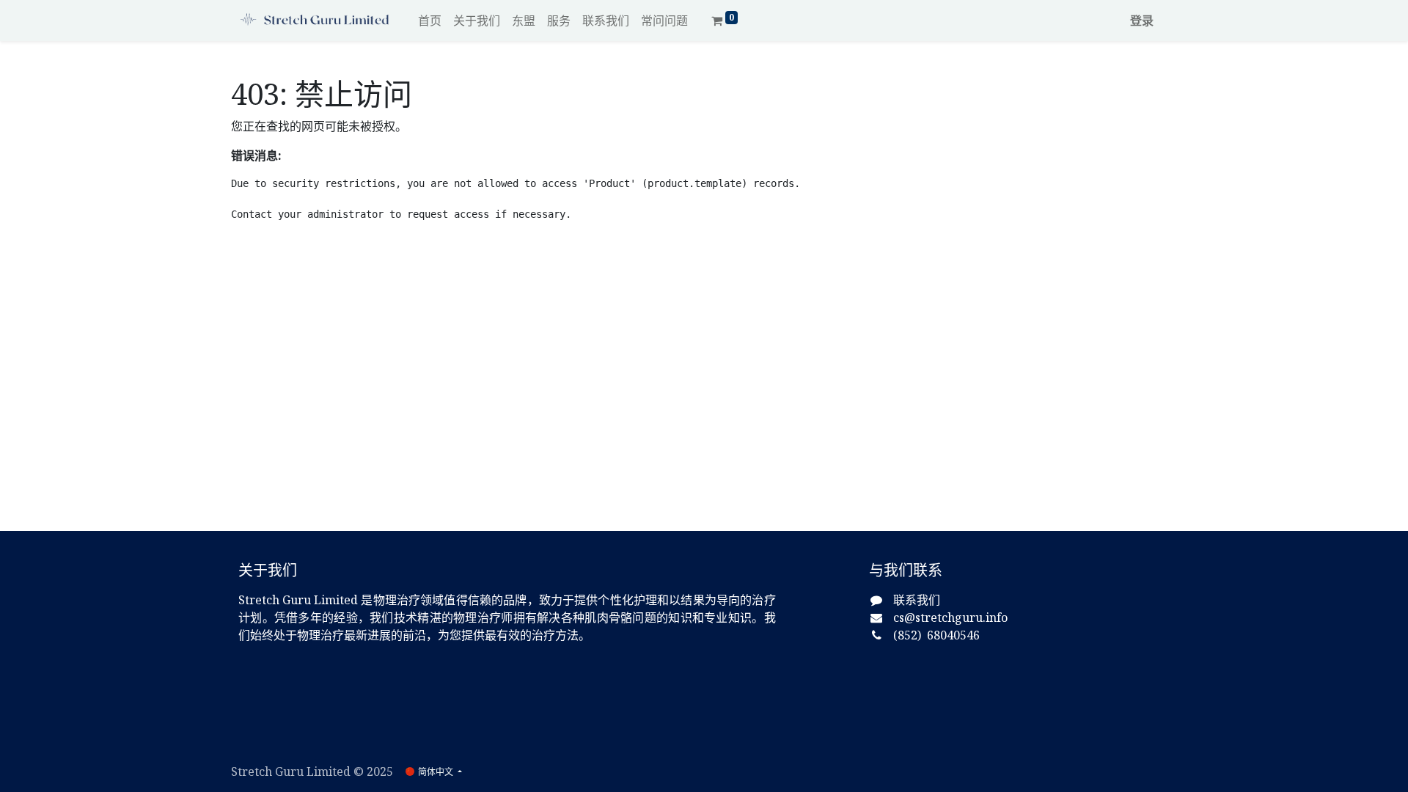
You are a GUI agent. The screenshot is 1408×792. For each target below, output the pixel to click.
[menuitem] (429, 20)
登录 (1142, 20)
